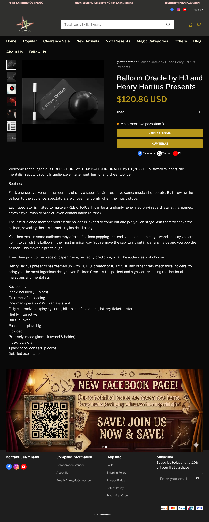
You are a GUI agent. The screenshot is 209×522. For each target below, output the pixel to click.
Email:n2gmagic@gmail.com (74, 480)
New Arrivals (87, 41)
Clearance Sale (56, 41)
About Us (14, 52)
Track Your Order (118, 495)
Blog (197, 41)
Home (11, 41)
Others (181, 41)
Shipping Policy (116, 472)
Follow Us (37, 52)
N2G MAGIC (108, 514)
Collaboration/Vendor (70, 465)
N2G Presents (118, 41)
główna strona (127, 62)
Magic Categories (152, 41)
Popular (30, 41)
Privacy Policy (116, 480)
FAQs (110, 465)
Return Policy (115, 488)
